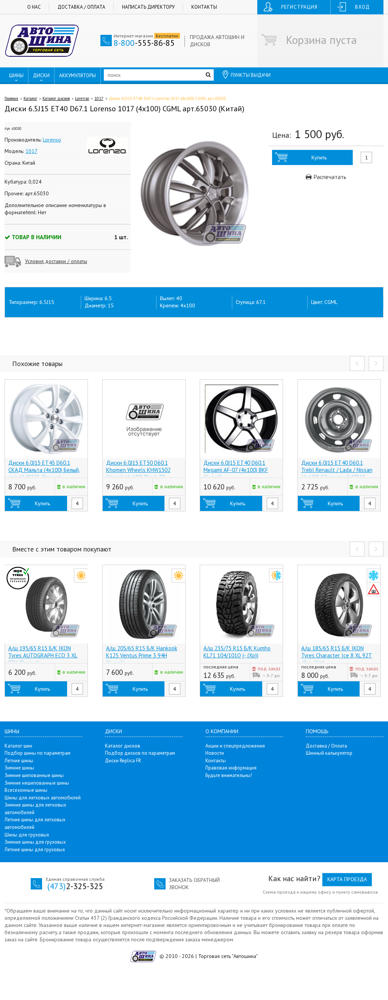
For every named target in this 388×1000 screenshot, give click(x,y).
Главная (11, 98)
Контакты (204, 7)
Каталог (30, 98)
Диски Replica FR (123, 760)
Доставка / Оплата (81, 7)
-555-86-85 (144, 42)
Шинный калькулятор (329, 753)
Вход (362, 7)
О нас (34, 7)
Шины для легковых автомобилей (43, 797)
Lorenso (82, 98)
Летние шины (19, 760)
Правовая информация (231, 768)
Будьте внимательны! (228, 775)
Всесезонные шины (26, 790)
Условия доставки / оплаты (56, 261)
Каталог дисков (56, 98)
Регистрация (299, 7)
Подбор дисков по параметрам (140, 753)
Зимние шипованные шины (34, 775)
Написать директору (148, 7)
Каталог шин (18, 746)
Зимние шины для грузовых (35, 842)
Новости (214, 753)
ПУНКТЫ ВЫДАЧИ (251, 75)
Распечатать (329, 177)
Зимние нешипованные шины (37, 783)
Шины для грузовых (27, 835)
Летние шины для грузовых (35, 849)
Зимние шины (19, 768)
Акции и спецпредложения (235, 746)
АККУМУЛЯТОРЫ (77, 75)
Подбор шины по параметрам (37, 753)
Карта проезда (347, 879)
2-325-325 (75, 886)
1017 (98, 98)
